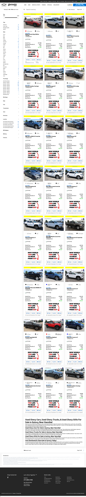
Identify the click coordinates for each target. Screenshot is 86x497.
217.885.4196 (79, 4)
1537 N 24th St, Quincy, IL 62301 (71, 1)
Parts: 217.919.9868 (60, 1)
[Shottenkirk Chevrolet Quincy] (12, 5)
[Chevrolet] (4, 5)
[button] (42, 22)
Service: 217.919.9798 (52, 1)
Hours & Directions (79, 5)
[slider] (4, 17)
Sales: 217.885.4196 (43, 1)
